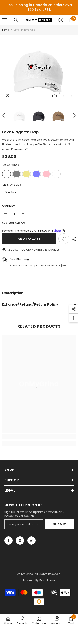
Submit (59, 524)
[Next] (71, 95)
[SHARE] (72, 239)
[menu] (4, 20)
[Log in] (61, 20)
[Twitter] (31, 540)
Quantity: (8, 205)
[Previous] (63, 95)
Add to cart (29, 239)
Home (5, 29)
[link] (39, 436)
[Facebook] (8, 540)
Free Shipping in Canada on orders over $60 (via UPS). (39, 7)
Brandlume (47, 580)
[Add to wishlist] (63, 238)
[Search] (15, 20)
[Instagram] (20, 540)
